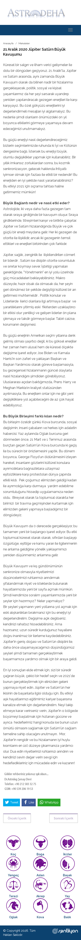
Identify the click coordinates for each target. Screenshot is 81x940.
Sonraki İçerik (63, 818)
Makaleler (24, 43)
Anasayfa (8, 43)
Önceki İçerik (17, 818)
